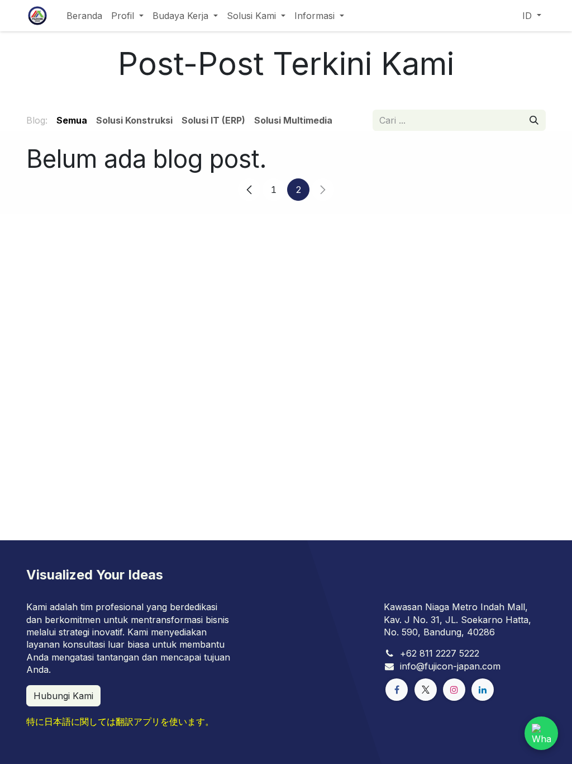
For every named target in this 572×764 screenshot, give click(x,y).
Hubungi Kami (63, 695)
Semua (71, 120)
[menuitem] (84, 15)
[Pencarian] (534, 120)
